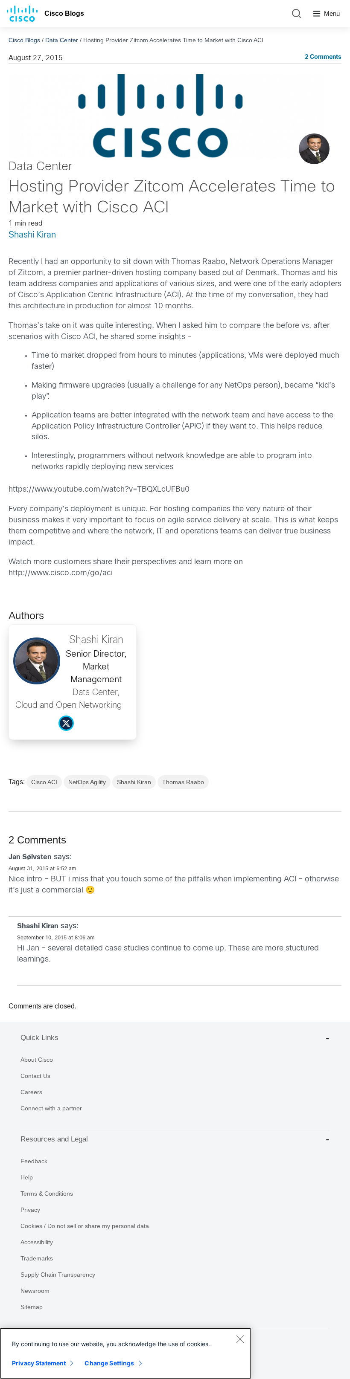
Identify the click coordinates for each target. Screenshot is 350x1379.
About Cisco (36, 1059)
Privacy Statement (39, 1363)
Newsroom (35, 1290)
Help (26, 1177)
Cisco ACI (44, 782)
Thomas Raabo (183, 782)
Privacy (30, 1209)
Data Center (61, 40)
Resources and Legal (54, 1139)
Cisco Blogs (64, 13)
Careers (31, 1092)
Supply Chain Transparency (57, 1274)
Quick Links (39, 1038)
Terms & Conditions (46, 1193)
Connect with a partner (51, 1108)
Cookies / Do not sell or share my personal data (84, 1226)
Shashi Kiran (32, 235)
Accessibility (36, 1242)
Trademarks (36, 1258)
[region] (125, 1353)
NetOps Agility (87, 782)
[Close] (240, 1339)
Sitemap (31, 1307)
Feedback (33, 1161)
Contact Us (35, 1075)
